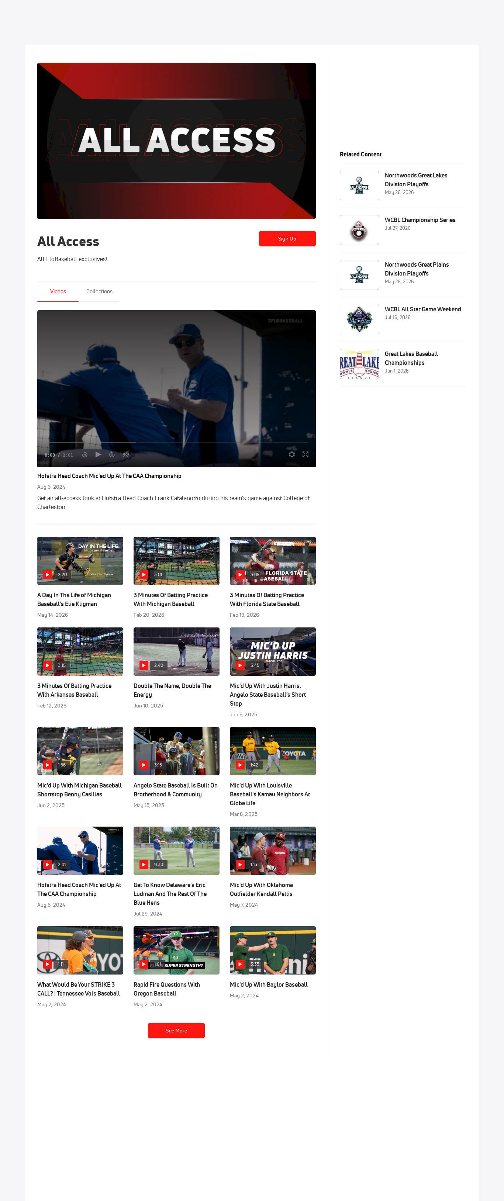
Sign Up (287, 238)
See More (176, 1030)
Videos (58, 291)
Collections (99, 291)
